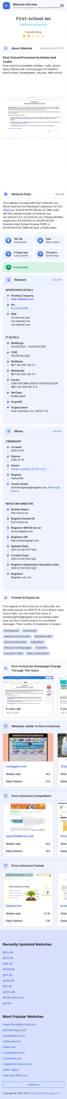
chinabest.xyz (12, 1058)
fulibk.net (9, 1047)
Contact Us (33, 1084)
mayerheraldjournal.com (19, 1024)
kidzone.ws (14, 906)
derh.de (8, 958)
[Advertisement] (33, 85)
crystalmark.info (14, 1052)
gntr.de (7, 975)
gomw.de (9, 992)
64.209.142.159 (19, 308)
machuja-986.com (15, 1075)
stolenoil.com (12, 1041)
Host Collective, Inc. (22, 299)
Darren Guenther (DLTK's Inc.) (28, 468)
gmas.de (8, 980)
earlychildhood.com (20, 836)
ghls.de (7, 963)
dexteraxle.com (13, 997)
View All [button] (59, 194)
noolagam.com (16, 766)
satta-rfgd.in (11, 1069)
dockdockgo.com (14, 1030)
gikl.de (7, 1003)
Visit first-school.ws (33, 24)
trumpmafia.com (14, 1035)
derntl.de (9, 969)
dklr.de (7, 986)
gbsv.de (8, 952)
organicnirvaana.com (17, 1064)
